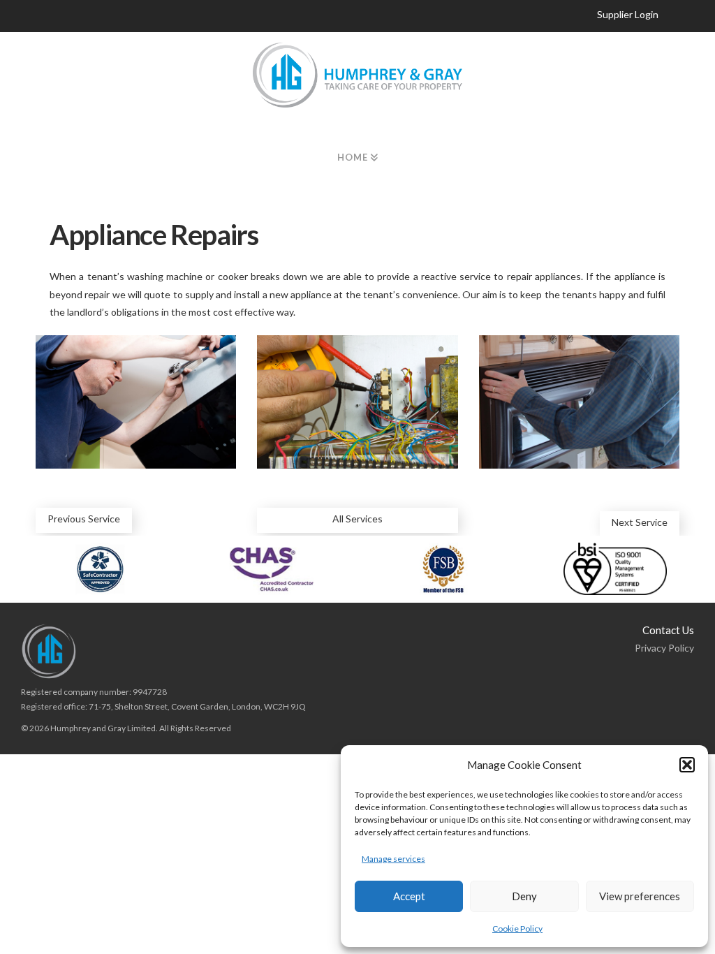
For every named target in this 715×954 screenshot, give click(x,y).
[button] (687, 765)
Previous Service (83, 518)
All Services (357, 518)
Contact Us (668, 630)
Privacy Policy (664, 648)
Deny (524, 896)
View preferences (639, 896)
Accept (409, 896)
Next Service (640, 522)
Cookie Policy (517, 928)
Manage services (393, 858)
